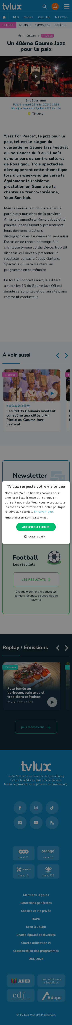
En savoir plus (44, 511)
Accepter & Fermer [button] (36, 527)
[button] (36, 517)
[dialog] (36, 512)
